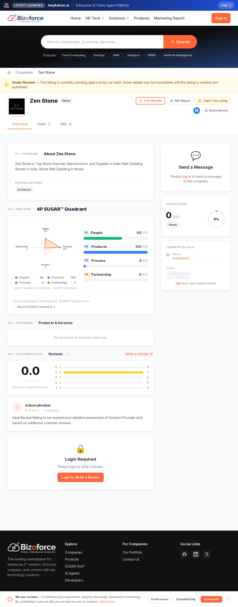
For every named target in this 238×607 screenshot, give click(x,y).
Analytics (133, 55)
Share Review (218, 110)
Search (183, 41)
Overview (19, 124)
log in (186, 176)
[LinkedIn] (196, 554)
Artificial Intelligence (178, 55)
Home (75, 18)
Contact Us (131, 559)
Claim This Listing (215, 100)
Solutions (117, 18)
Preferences (160, 599)
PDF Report (182, 100)
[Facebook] (196, 110)
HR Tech (93, 18)
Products (141, 18)
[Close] (227, 599)
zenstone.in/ (180, 258)
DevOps (99, 55)
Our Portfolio (132, 552)
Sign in (180, 283)
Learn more (107, 601)
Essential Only (186, 599)
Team (43, 124)
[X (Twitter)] (207, 554)
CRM (116, 55)
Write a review (137, 354)
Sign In (221, 18)
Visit (224, 5)
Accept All (211, 599)
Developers (74, 580)
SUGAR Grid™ (75, 566)
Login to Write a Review (80, 477)
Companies (24, 72)
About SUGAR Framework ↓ (36, 306)
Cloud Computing (74, 55)
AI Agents (72, 573)
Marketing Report (169, 18)
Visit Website (153, 100)
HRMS (152, 55)
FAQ (65, 124)
